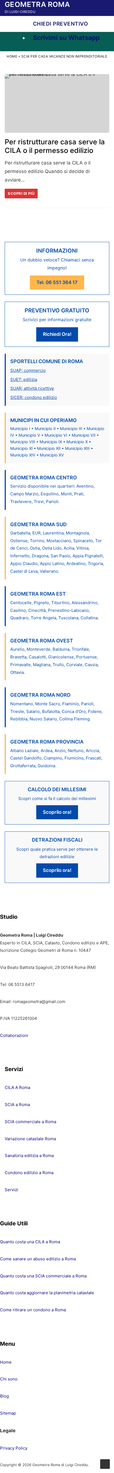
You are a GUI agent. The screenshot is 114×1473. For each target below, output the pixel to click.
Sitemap (8, 1413)
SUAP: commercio (28, 370)
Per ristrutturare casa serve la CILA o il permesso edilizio (55, 146)
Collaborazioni (14, 1035)
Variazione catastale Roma (30, 1138)
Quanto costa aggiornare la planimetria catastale (47, 1292)
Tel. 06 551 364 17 (57, 282)
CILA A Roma (17, 1087)
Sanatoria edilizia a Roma (29, 1155)
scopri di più (21, 193)
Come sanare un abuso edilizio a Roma (38, 1258)
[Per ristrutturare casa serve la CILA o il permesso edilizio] (57, 103)
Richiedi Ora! (57, 334)
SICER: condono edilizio (33, 397)
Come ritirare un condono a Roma (33, 1309)
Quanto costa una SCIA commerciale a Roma (43, 1276)
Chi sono (8, 1379)
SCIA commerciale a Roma (30, 1121)
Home (12, 56)
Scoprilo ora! (57, 812)
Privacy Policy (13, 1448)
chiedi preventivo (59, 24)
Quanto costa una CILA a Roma (30, 1241)
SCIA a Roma (17, 1104)
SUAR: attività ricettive (32, 388)
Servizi (11, 1189)
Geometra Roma (37, 4)
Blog (4, 1396)
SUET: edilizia (23, 379)
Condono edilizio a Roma (29, 1172)
